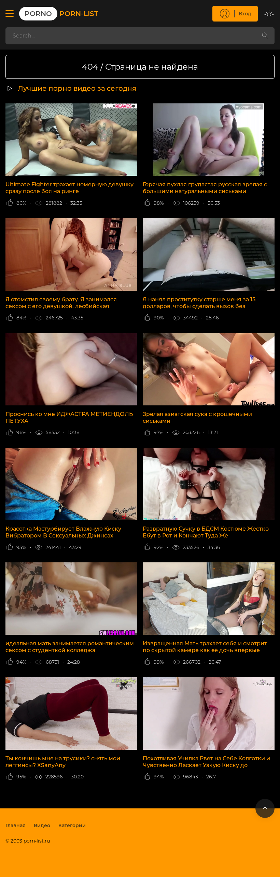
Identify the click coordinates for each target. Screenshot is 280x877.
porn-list (61, 14)
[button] (9, 13)
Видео (42, 825)
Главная (15, 825)
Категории (72, 825)
